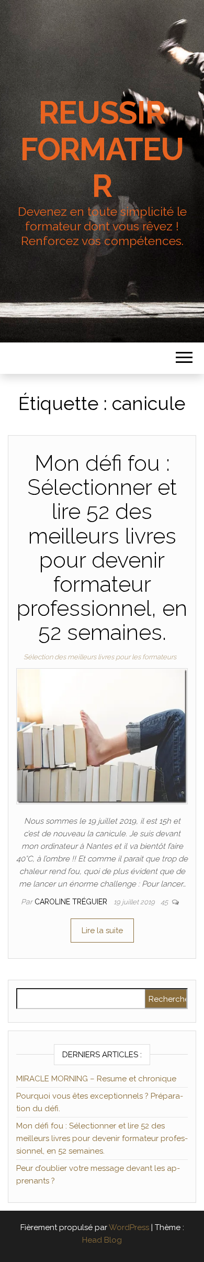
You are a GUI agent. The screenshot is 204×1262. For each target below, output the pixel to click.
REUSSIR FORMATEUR (102, 149)
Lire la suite (102, 930)
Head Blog (102, 1240)
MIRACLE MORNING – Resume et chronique (96, 1078)
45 (165, 902)
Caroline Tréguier (72, 902)
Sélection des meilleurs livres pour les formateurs (100, 657)
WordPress (129, 1227)
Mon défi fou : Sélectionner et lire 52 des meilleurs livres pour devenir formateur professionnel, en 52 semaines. (102, 547)
